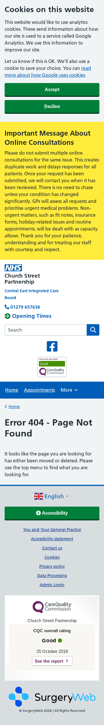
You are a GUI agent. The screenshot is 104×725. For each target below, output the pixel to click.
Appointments (39, 390)
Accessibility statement (52, 538)
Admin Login (52, 584)
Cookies (52, 557)
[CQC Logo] (52, 611)
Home (11, 390)
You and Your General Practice (52, 529)
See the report (49, 661)
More (69, 392)
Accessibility (54, 513)
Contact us (52, 548)
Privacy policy (52, 566)
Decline (52, 106)
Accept (52, 89)
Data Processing (52, 575)
